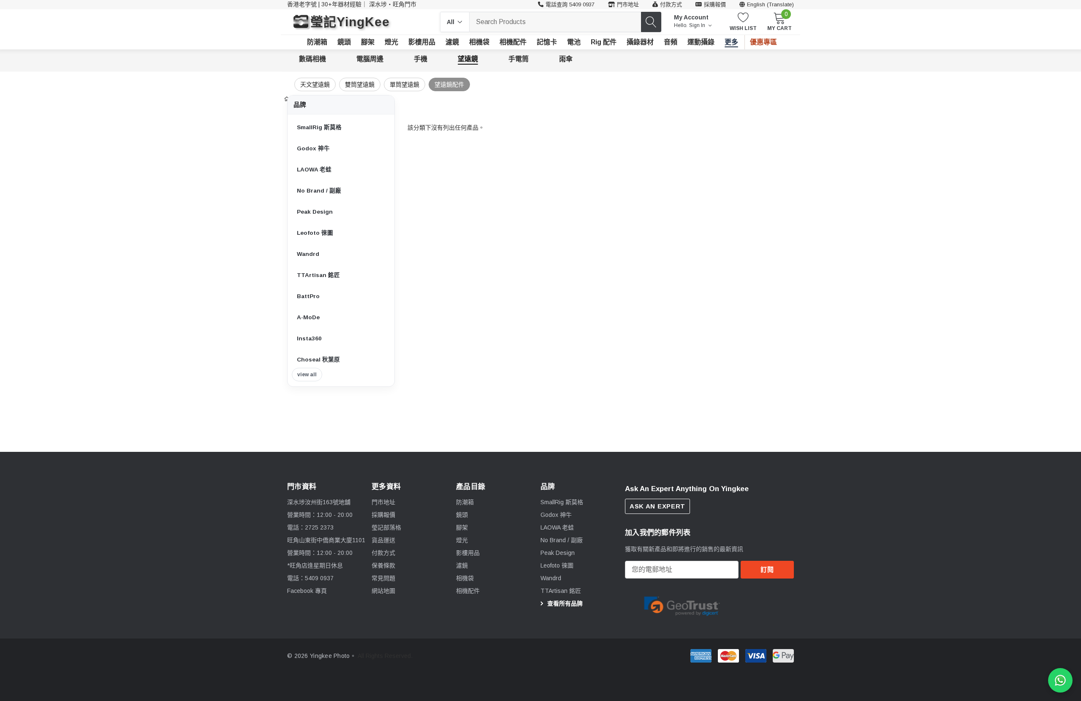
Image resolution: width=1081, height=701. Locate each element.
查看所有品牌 (564, 603)
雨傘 (566, 58)
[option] (682, 605)
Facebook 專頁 (307, 590)
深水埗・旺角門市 (392, 4)
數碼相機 (312, 58)
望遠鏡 (468, 58)
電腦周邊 (369, 58)
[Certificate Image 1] (682, 604)
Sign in (697, 25)
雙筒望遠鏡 (360, 84)
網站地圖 (383, 590)
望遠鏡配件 (449, 84)
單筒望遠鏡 (404, 84)
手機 (420, 58)
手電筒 (518, 58)
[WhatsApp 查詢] (1060, 680)
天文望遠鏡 (315, 84)
